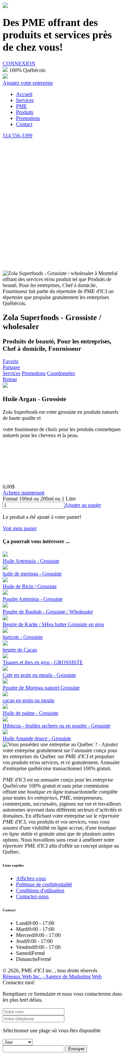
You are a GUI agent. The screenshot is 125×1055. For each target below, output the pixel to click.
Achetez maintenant (23, 492)
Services (11, 373)
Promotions (34, 373)
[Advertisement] (62, 204)
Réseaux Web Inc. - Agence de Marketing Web (52, 976)
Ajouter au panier (82, 505)
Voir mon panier (20, 528)
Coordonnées (61, 373)
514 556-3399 (17, 135)
